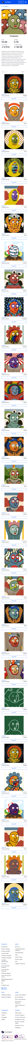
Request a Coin (19, 1025)
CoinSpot (7, 2)
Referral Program (6, 997)
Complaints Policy (20, 1019)
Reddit (3, 1019)
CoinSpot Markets (6, 955)
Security (17, 946)
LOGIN (21, 2)
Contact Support (19, 1015)
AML (16, 961)
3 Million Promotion (20, 963)
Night (4, 988)
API (2, 983)
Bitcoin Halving (19, 997)
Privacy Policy (19, 959)
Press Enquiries (19, 952)
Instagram (4, 1017)
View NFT (14, 98)
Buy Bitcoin (4, 946)
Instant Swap (5, 953)
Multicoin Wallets (6, 973)
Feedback (18, 1027)
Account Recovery (20, 1017)
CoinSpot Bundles (6, 957)
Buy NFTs (3, 963)
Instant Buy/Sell (5, 951)
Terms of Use (18, 957)
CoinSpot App (5, 985)
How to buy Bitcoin (20, 999)
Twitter (3, 1015)
